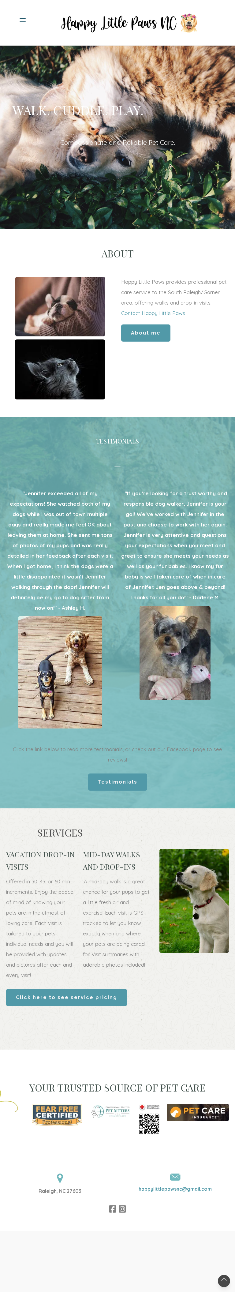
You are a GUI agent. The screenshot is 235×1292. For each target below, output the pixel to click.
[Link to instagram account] (122, 1209)
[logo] (125, 20)
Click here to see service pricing (66, 997)
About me (146, 333)
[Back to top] (224, 1281)
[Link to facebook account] (112, 1209)
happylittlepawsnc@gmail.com (175, 1189)
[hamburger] (23, 20)
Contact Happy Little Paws (153, 313)
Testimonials (117, 782)
